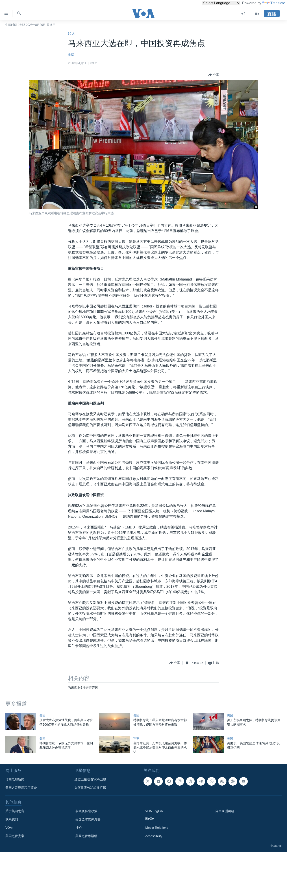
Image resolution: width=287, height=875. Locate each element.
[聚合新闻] (222, 781)
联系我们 (11, 819)
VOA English (154, 811)
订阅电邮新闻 (14, 779)
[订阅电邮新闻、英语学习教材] (243, 781)
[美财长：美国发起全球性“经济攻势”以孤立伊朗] (208, 744)
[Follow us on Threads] (190, 781)
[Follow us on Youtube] (158, 781)
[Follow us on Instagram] (179, 781)
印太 (71, 33)
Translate (277, 3)
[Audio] (243, 13)
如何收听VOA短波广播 (90, 787)
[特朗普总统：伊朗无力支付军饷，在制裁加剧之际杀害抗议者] (20, 744)
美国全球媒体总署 (87, 819)
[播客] (232, 781)
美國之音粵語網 (86, 836)
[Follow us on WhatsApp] (211, 781)
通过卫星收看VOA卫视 (90, 779)
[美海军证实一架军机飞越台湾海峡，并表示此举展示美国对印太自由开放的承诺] (114, 744)
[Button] (213, 74)
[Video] (257, 13)
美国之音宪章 (14, 836)
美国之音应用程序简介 (21, 787)
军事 (136, 738)
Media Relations (156, 827)
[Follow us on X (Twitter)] (148, 781)
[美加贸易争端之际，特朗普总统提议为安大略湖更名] (208, 721)
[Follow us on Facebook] (169, 781)
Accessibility (153, 836)
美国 (42, 715)
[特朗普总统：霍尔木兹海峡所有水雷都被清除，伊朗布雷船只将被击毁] (114, 721)
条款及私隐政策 (86, 811)
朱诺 (71, 55)
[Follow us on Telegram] (201, 781)
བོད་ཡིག (149, 819)
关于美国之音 (14, 811)
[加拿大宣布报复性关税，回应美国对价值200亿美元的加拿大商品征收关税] (20, 721)
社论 (78, 827)
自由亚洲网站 (224, 811)
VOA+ (9, 827)
